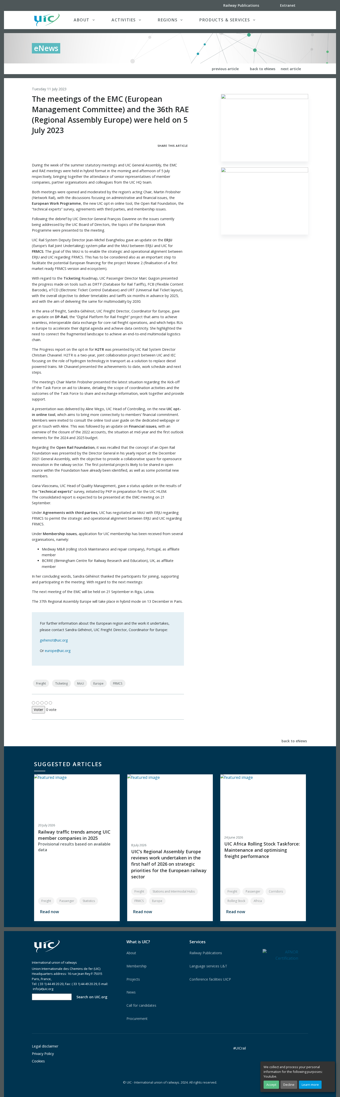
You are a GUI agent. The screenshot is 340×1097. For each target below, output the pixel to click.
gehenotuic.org (54, 640)
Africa (258, 901)
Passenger (66, 901)
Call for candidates (141, 1005)
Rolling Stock (236, 901)
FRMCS (117, 683)
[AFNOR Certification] (280, 954)
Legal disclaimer (45, 1046)
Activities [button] (124, 20)
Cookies (38, 1061)
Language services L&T (208, 966)
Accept (271, 1084)
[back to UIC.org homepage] (47, 20)
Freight (41, 683)
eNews (46, 48)
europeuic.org (58, 650)
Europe (98, 683)
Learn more (310, 1084)
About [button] (82, 20)
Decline (288, 1084)
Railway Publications (205, 952)
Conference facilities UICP (210, 979)
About (131, 952)
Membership (136, 966)
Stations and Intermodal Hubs (174, 891)
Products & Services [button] (224, 20)
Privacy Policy (43, 1053)
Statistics (89, 901)
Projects (133, 979)
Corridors (276, 891)
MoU (80, 683)
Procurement (137, 1018)
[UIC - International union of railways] (47, 946)
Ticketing (61, 683)
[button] (298, 20)
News (131, 992)
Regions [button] (167, 20)
